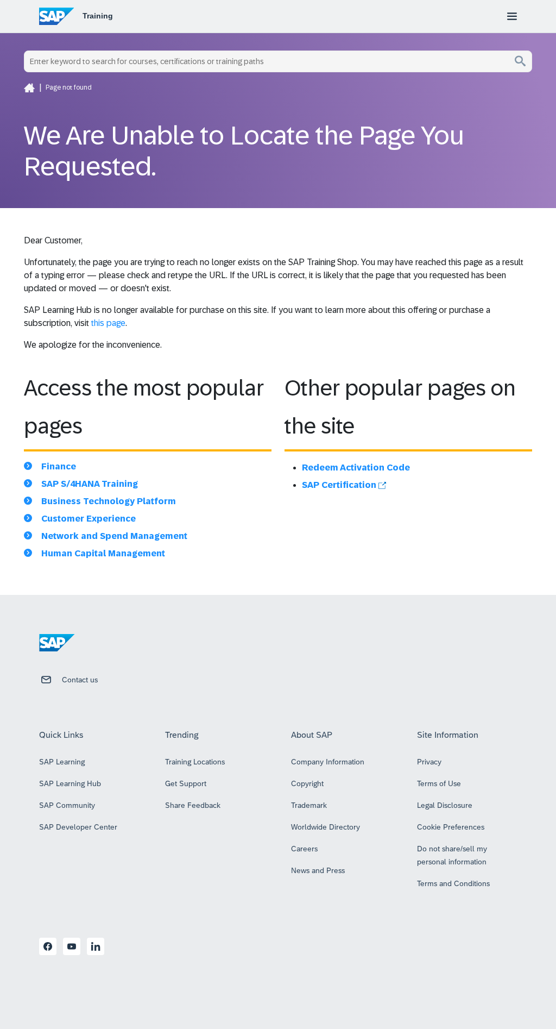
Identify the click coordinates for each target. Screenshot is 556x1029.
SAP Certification (340, 485)
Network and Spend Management (114, 536)
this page (108, 323)
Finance (58, 466)
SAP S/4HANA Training (89, 483)
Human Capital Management (103, 553)
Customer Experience (88, 518)
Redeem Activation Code (356, 467)
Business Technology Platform (108, 501)
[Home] (29, 87)
